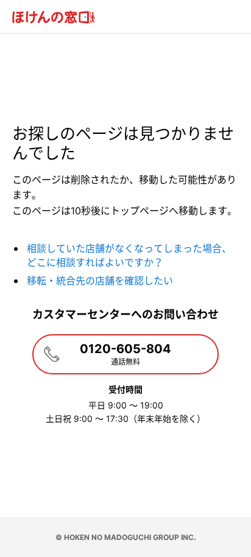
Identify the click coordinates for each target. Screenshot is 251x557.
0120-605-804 (125, 354)
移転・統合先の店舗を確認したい (100, 281)
